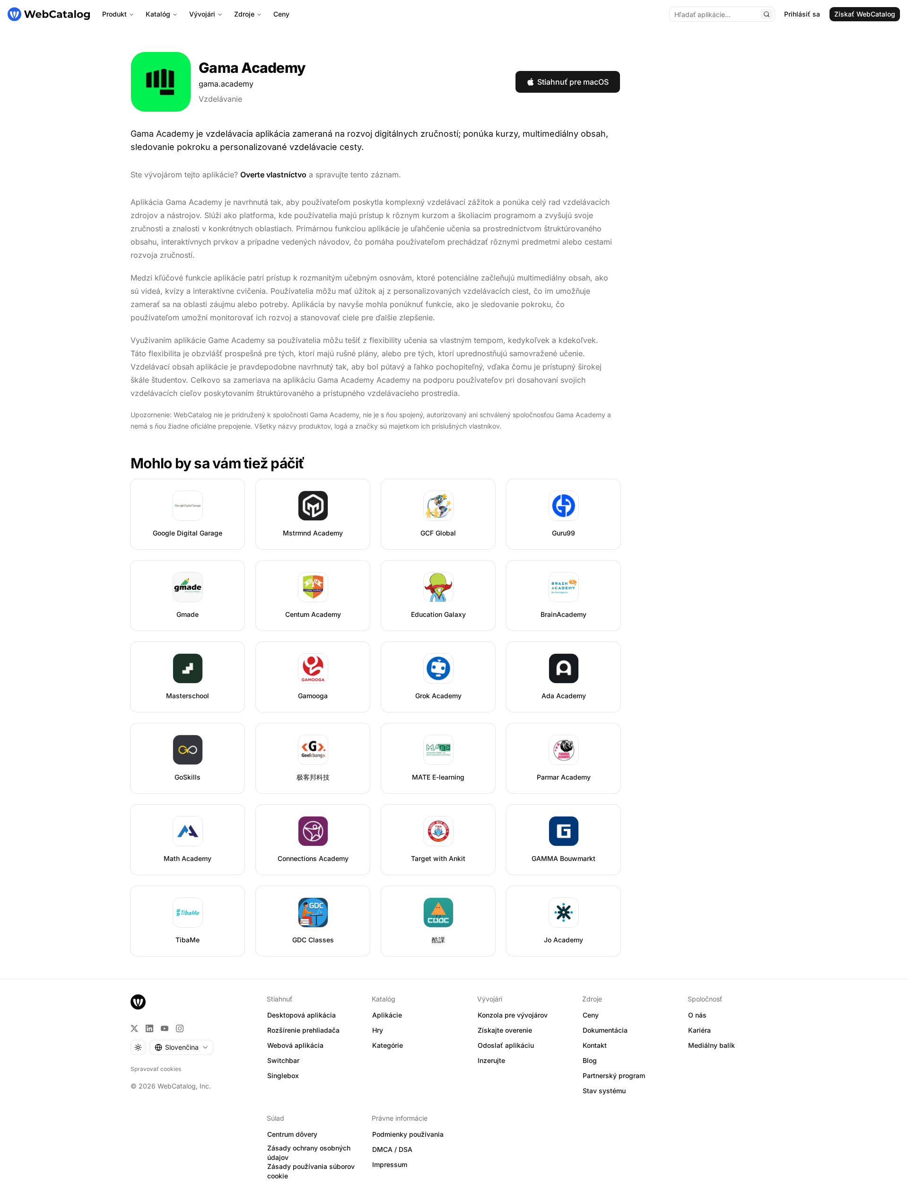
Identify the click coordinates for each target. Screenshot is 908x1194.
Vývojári (202, 14)
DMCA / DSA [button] (392, 1149)
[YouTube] (164, 1028)
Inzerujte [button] (491, 1060)
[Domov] (49, 14)
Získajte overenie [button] (505, 1030)
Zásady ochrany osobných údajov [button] (308, 1152)
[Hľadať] (766, 14)
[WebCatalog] (138, 1002)
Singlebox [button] (283, 1075)
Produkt (114, 14)
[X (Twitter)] (134, 1028)
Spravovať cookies (156, 1068)
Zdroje (244, 14)
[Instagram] (179, 1028)
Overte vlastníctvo (273, 174)
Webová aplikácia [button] (295, 1045)
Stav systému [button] (604, 1091)
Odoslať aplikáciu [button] (506, 1045)
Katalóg (158, 14)
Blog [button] (590, 1060)
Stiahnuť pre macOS (573, 82)
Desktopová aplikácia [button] (301, 1015)
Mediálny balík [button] (711, 1045)
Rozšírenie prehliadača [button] (303, 1030)
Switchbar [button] (283, 1060)
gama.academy (226, 83)
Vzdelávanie (220, 99)
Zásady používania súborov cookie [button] (311, 1171)
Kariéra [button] (699, 1030)
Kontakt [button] (595, 1045)
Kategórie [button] (387, 1045)
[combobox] (181, 1047)
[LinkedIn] (149, 1028)
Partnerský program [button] (614, 1075)
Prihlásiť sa (802, 14)
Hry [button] (377, 1030)
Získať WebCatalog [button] (864, 14)
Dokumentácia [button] (605, 1030)
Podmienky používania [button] (408, 1134)
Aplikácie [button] (387, 1015)
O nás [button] (697, 1015)
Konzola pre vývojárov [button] (513, 1015)
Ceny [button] (591, 1015)
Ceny (281, 14)
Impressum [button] (389, 1164)
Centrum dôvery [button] (292, 1134)
